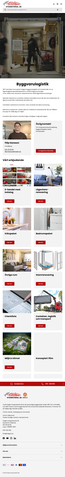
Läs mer (9, 201)
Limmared (26, 412)
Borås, (10, 412)
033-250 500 (7, 430)
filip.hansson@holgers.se (13, 152)
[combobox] (32, 10)
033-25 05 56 (9, 150)
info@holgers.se (8, 434)
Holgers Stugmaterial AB (13, 473)
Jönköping (16, 412)
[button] (58, 10)
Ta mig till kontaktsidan (45, 151)
